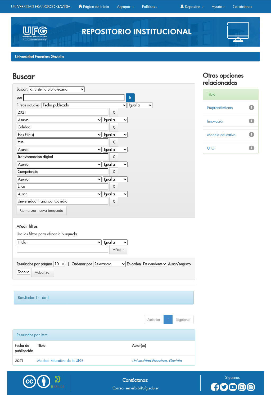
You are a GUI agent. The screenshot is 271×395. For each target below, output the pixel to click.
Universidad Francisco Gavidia (39, 56)
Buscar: (22, 89)
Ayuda (217, 6)
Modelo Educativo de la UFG (60, 360)
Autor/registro (179, 264)
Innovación (215, 121)
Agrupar (124, 6)
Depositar (192, 6)
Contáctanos (242, 6)
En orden (134, 264)
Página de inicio (95, 6)
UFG (210, 148)
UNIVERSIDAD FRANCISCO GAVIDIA (40, 6)
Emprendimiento (220, 107)
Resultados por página (34, 264)
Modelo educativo (221, 134)
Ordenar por (82, 264)
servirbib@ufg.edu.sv (142, 388)
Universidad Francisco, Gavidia (157, 360)
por (19, 97)
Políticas (148, 6)
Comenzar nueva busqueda (41, 210)
